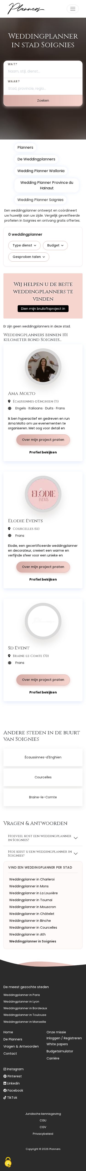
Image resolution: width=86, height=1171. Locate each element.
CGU (43, 1120)
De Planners (12, 1039)
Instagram (15, 1069)
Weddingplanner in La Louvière (33, 893)
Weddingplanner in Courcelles (33, 927)
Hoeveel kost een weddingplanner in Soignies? (39, 838)
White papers (57, 1044)
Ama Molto (21, 393)
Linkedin (13, 1083)
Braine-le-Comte (43, 797)
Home (8, 1032)
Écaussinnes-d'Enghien (43, 757)
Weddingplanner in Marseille (24, 1022)
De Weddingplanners (36, 159)
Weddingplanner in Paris (21, 995)
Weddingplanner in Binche (30, 920)
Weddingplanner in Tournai (30, 900)
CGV (43, 1127)
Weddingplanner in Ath (27, 934)
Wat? (12, 64)
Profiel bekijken (43, 452)
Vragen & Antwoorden (21, 1046)
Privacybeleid (43, 1134)
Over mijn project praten (43, 439)
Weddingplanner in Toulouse (24, 1015)
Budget (53, 245)
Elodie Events (25, 521)
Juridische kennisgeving (43, 1114)
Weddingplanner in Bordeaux (25, 1008)
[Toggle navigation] (73, 9)
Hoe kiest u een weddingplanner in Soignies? (40, 854)
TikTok (12, 1097)
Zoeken (43, 100)
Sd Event (19, 648)
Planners (25, 147)
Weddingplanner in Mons (29, 886)
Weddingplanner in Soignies (32, 941)
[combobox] (43, 69)
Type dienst (22, 245)
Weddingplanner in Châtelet (31, 913)
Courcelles (43, 777)
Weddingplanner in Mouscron (32, 907)
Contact (10, 1053)
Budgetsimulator (60, 1051)
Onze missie (56, 1032)
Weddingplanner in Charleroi (32, 879)
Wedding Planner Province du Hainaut (46, 185)
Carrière (53, 1058)
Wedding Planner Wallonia (40, 170)
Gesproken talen (27, 256)
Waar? (14, 81)
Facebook (15, 1090)
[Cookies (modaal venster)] (8, 1163)
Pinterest (15, 1076)
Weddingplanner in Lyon (21, 1001)
